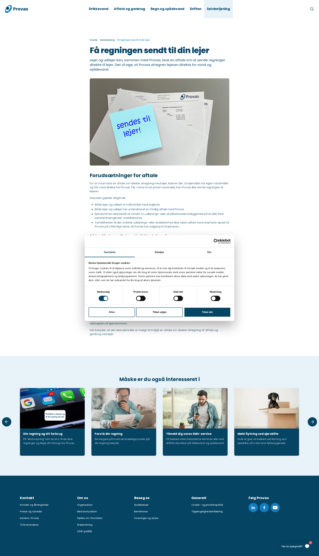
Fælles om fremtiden (90, 518)
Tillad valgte (159, 312)
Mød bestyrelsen (87, 511)
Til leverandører (29, 524)
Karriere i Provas (29, 518)
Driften (196, 9)
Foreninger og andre (146, 518)
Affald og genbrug (129, 9)
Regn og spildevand (168, 9)
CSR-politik (84, 531)
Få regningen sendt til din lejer (133, 40)
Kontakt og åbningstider (34, 505)
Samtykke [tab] (109, 252)
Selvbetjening (218, 9)
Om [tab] (209, 252)
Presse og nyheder (31, 511)
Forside (93, 40)
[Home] (16, 9)
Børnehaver (141, 511)
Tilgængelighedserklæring (207, 511)
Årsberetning (84, 524)
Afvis (112, 312)
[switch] (141, 298)
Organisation (85, 505)
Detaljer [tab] (159, 252)
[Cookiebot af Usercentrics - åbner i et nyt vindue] (216, 241)
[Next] (312, 422)
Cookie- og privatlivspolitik (207, 505)
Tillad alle (207, 312)
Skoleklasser (141, 505)
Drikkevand (98, 9)
